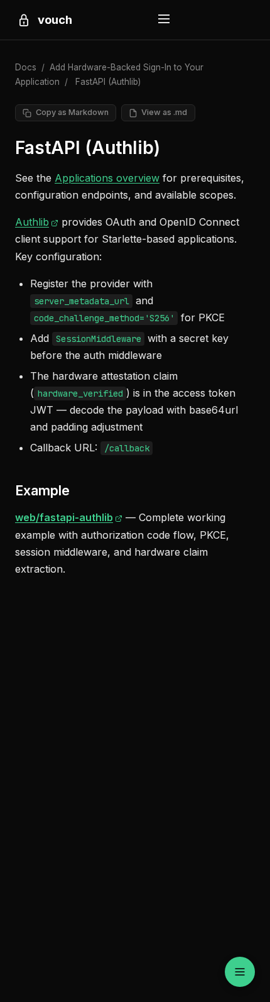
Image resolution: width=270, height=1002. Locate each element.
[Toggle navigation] (163, 19)
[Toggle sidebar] (240, 972)
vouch (55, 19)
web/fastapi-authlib (68, 517)
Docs (25, 67)
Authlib (36, 222)
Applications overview (107, 178)
